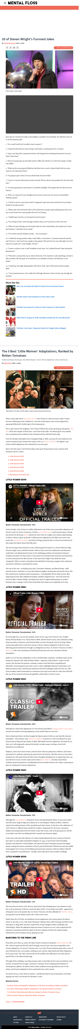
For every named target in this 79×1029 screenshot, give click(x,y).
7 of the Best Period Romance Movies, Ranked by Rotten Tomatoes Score (33, 992)
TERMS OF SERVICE (30, 1020)
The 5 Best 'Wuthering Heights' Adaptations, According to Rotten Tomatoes (34, 989)
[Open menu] (5, 3)
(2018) (17, 471)
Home (8, 1002)
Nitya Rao (7, 363)
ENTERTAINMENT (18, 1002)
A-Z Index (16, 1022)
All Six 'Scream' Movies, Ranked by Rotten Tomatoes (26, 995)
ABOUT (15, 1017)
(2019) (17, 456)
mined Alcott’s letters (20, 540)
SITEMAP (59, 1020)
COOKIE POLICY (17, 1020)
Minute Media (36, 1027)
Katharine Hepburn (36, 739)
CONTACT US (28, 1017)
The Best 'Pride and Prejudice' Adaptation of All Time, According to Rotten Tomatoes (37, 985)
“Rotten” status (66, 912)
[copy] (17, 47)
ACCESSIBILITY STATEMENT (46, 1020)
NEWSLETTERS (43, 1017)
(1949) (17, 467)
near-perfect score (45, 532)
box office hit (46, 760)
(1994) (17, 460)
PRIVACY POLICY (61, 1017)
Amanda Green (9, 43)
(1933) (17, 463)
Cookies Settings (29, 1022)
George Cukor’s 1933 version (63, 728)
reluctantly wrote (30, 418)
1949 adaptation (20, 820)
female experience (62, 943)
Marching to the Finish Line (19, 474)
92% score (9, 650)
